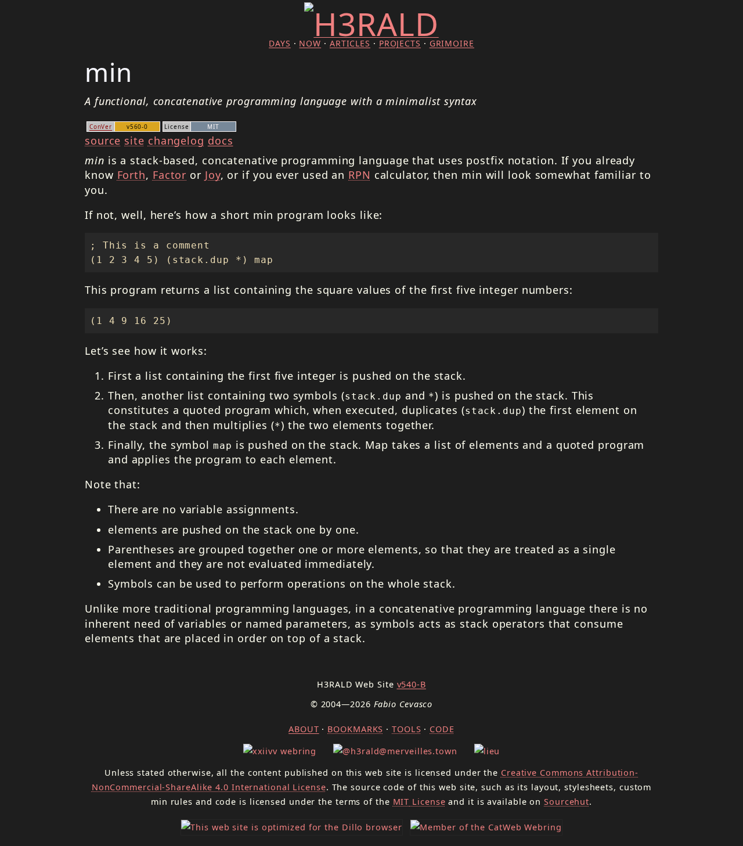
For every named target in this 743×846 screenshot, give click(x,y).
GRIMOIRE (452, 43)
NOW (310, 43)
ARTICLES (350, 43)
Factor (169, 175)
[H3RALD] (371, 23)
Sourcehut (566, 801)
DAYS (280, 43)
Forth (131, 175)
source (103, 140)
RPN (359, 175)
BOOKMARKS (355, 729)
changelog (176, 140)
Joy (213, 175)
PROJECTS (400, 43)
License (419, 801)
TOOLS (406, 729)
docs (220, 140)
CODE (442, 729)
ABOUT (303, 729)
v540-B (411, 684)
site (134, 140)
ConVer (100, 127)
